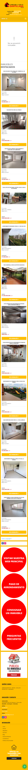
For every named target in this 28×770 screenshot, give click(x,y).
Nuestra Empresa (7, 736)
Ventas (4, 728)
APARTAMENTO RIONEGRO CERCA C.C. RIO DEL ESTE (14, 226)
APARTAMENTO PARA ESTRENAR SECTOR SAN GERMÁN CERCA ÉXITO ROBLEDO (14, 498)
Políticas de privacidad (8, 740)
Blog (4, 734)
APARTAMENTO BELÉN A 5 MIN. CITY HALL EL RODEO (14, 459)
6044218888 (17, 11)
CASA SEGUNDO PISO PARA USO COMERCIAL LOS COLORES (14, 72)
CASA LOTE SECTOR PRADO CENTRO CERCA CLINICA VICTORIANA (13, 188)
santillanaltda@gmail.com (8, 714)
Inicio (4, 726)
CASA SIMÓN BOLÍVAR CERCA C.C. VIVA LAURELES (14, 420)
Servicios (5, 732)
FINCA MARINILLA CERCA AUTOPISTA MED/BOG (14, 265)
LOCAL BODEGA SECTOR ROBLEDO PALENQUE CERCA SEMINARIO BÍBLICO (14, 304)
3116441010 (15, 13)
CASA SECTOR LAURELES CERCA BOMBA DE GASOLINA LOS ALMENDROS (14, 149)
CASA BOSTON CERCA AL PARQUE (14, 110)
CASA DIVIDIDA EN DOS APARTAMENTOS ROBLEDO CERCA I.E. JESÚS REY (14, 343)
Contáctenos (6, 738)
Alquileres (5, 730)
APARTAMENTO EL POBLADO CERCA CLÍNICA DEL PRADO (14, 382)
